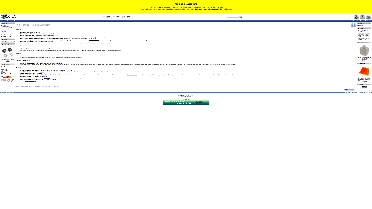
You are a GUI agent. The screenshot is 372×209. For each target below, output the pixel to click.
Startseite (3, 21)
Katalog (9, 21)
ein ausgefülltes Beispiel (30, 81)
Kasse (369, 21)
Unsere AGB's (4, 70)
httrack (158, 7)
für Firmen (92, 43)
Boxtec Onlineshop (190, 95)
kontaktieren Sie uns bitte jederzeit (51, 86)
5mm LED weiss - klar (364, 38)
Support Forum (35, 57)
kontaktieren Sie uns (94, 40)
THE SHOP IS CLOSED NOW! (186, 4)
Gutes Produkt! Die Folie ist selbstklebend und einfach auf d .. (363, 79)
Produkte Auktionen (6, 36)
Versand (3, 68)
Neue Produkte (5, 34)
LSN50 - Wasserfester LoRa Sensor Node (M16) (364, 58)
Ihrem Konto (47, 78)
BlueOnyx (189, 96)
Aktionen (3, 33)
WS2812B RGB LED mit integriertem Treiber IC (364, 34)
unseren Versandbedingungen (105, 43)
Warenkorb (363, 21)
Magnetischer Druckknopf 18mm (8, 60)
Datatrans (42, 71)
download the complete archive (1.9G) (208, 9)
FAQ (14, 21)
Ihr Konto (355, 21)
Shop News (4, 66)
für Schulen (85, 43)
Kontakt (3, 72)
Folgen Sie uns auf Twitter (7, 73)
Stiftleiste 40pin (362, 39)
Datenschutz (4, 69)
